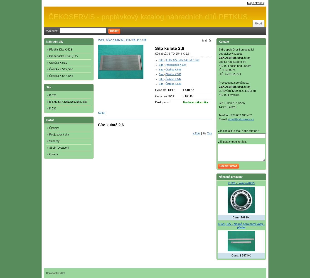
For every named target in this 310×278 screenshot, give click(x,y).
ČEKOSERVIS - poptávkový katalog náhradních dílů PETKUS (148, 17)
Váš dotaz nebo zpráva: (232, 141)
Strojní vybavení (59, 147)
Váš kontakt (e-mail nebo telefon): (238, 131)
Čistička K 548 (173, 83)
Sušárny (54, 141)
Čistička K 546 (173, 74)
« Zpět (196, 133)
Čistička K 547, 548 (61, 75)
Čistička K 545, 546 (61, 69)
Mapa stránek (255, 3)
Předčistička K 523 (60, 49)
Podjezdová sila (59, 134)
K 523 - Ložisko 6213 (241, 183)
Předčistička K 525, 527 (63, 56)
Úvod (258, 23)
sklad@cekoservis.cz (241, 119)
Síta (108, 39)
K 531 (53, 108)
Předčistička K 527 (175, 64)
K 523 (53, 95)
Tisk (209, 133)
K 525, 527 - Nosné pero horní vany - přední (241, 225)
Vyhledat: (52, 31)
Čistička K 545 (173, 69)
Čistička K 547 (173, 79)
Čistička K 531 (58, 62)
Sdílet (101, 112)
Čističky (54, 128)
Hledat (114, 31)
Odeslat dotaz (228, 166)
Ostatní (53, 154)
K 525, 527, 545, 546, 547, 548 (129, 39)
